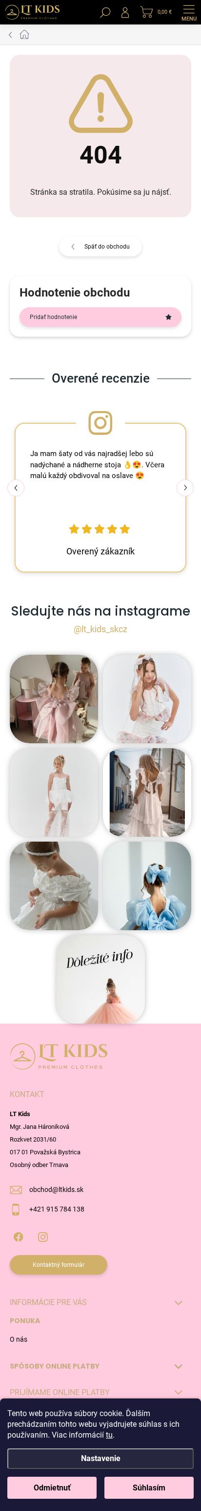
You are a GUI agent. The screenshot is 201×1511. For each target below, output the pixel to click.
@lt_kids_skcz (100, 629)
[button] (185, 487)
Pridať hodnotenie (53, 317)
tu (109, 1435)
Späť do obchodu (107, 246)
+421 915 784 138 (56, 1209)
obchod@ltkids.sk (56, 1189)
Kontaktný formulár (58, 1264)
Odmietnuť (52, 1487)
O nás (18, 1339)
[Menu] (189, 12)
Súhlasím (149, 1487)
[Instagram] (42, 1235)
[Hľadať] (105, 12)
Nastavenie (101, 1458)
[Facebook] (18, 1235)
